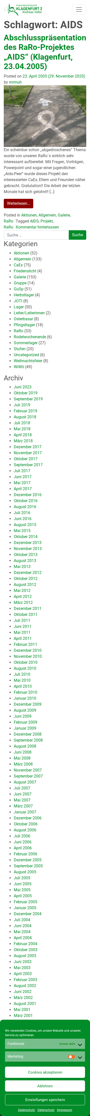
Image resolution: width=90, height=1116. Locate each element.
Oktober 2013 (26, 554)
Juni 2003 (23, 961)
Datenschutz (26, 1110)
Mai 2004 (22, 931)
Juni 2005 (23, 884)
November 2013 (28, 548)
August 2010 (25, 668)
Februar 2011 (25, 644)
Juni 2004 (23, 925)
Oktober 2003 (26, 949)
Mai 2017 (22, 482)
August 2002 (25, 985)
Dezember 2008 (28, 734)
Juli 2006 (22, 836)
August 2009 (25, 710)
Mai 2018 (22, 429)
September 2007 (28, 776)
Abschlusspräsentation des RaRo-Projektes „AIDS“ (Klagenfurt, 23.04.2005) (45, 52)
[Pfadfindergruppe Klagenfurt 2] (23, 9)
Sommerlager (26, 342)
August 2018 (25, 417)
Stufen (20, 348)
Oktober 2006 (26, 824)
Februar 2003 (25, 979)
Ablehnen (45, 1086)
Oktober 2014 (26, 536)
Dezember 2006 (28, 818)
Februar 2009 (25, 722)
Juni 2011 (23, 626)
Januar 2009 (25, 728)
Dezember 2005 (28, 860)
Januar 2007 (25, 812)
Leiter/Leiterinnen (29, 313)
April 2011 (23, 638)
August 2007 (25, 782)
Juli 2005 (22, 878)
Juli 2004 (22, 919)
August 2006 (25, 830)
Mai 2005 (22, 890)
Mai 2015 (22, 530)
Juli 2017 (22, 470)
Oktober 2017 (26, 458)
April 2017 (23, 488)
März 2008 (23, 764)
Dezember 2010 (28, 650)
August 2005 (25, 872)
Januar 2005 (25, 907)
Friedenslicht (25, 271)
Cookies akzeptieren (45, 1072)
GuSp (19, 289)
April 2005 (23, 895)
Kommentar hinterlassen (37, 227)
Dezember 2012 (28, 572)
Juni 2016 (23, 518)
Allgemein (47, 215)
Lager (19, 307)
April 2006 (23, 848)
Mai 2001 (22, 1009)
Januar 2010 (25, 698)
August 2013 (25, 560)
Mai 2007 (22, 800)
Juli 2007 (22, 788)
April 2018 (23, 435)
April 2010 (23, 686)
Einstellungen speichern (45, 1100)
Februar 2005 (25, 901)
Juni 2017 (23, 476)
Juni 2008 (23, 752)
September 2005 (28, 866)
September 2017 (28, 464)
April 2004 (23, 937)
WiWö (19, 366)
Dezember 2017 (28, 447)
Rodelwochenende (30, 337)
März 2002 (23, 997)
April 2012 (23, 596)
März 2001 (23, 1015)
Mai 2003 (22, 967)
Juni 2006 (23, 842)
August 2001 (25, 1003)
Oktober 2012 (26, 578)
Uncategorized (26, 354)
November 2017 (28, 452)
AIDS (34, 221)
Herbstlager (24, 295)
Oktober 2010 (26, 662)
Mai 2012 (22, 590)
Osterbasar (23, 319)
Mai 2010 (22, 680)
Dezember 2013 (28, 542)
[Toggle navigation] (79, 9)
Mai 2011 (22, 632)
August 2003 (25, 955)
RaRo (8, 221)
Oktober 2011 (26, 614)
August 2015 (25, 524)
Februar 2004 (25, 943)
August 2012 (25, 584)
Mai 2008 (22, 758)
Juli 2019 (22, 405)
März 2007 (23, 806)
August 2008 (25, 746)
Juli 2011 (22, 620)
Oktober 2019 (26, 393)
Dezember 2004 (28, 913)
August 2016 (25, 506)
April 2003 (23, 973)
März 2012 (23, 602)
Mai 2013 (22, 566)
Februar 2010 (25, 692)
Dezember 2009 (28, 704)
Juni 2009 (23, 716)
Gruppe (20, 283)
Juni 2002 (23, 991)
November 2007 (28, 770)
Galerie (64, 215)
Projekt (46, 221)
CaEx (18, 265)
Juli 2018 (22, 423)
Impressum (64, 1110)
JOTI (18, 301)
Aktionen (29, 215)
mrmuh (15, 82)
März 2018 (23, 441)
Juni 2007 (23, 794)
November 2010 (28, 656)
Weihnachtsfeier (28, 360)
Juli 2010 (22, 674)
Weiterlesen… (18, 203)
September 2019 (28, 399)
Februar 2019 (25, 411)
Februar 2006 (25, 854)
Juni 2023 (23, 387)
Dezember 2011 (28, 608)
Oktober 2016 (26, 500)
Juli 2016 (22, 512)
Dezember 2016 (28, 494)
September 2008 (28, 740)
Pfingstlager (24, 325)
